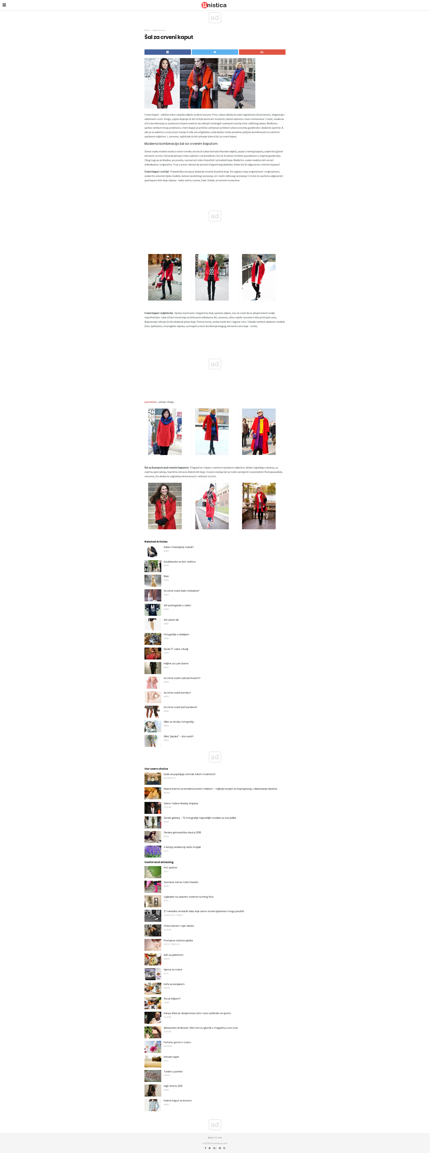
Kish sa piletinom (173, 955)
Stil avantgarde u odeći (177, 605)
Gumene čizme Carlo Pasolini (181, 882)
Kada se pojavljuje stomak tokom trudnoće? (190, 774)
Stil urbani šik (171, 620)
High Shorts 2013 (173, 1086)
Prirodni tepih (171, 1057)
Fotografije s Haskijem (176, 634)
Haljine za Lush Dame (176, 663)
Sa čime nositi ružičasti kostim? (182, 678)
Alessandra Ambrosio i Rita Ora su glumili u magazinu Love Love (201, 1028)
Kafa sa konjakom (174, 984)
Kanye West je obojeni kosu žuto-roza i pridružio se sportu (197, 1013)
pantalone (150, 401)
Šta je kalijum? (172, 998)
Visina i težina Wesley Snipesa (181, 803)
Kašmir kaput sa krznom (178, 1100)
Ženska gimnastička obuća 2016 (182, 832)
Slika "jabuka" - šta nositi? (179, 736)
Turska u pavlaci (173, 1071)
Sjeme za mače (173, 969)
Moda (147, 30)
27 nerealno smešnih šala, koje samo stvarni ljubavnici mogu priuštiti (204, 911)
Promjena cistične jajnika (178, 940)
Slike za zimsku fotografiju (179, 721)
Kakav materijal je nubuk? (179, 547)
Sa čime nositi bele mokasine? (181, 590)
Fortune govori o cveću (177, 1042)
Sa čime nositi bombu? (177, 692)
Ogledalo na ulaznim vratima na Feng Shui (188, 897)
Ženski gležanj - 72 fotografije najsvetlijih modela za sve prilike (200, 818)
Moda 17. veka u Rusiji (176, 649)
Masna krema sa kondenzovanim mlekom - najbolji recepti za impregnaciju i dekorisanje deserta (220, 789)
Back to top (215, 1137)
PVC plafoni (170, 867)
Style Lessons (159, 30)
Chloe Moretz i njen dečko (179, 926)
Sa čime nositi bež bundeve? (180, 707)
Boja (166, 576)
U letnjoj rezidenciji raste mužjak (182, 847)
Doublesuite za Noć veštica (180, 561)
